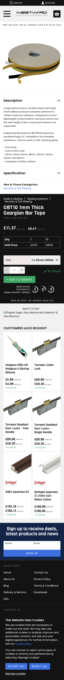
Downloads (40, 592)
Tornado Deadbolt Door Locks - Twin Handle (17, 428)
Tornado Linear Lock (44, 367)
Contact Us (41, 572)
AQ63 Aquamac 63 (17, 492)
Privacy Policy (42, 579)
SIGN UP (32, 553)
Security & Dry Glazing (17, 188)
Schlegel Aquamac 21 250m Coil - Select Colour (46, 495)
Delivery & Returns (15, 592)
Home (7, 572)
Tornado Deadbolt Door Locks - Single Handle (45, 428)
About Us (9, 579)
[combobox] (45, 260)
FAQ (6, 599)
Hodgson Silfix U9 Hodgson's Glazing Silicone (17, 368)
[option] (32, 60)
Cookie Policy (23, 643)
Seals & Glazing (13, 199)
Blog (6, 585)
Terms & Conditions (46, 585)
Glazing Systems (37, 199)
